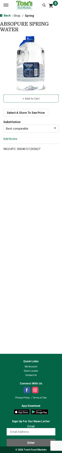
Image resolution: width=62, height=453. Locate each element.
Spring (29, 15)
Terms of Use (39, 397)
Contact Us (31, 375)
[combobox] (31, 128)
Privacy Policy (22, 397)
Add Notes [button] (10, 138)
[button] (31, 98)
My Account (31, 366)
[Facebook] (27, 390)
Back (7, 15)
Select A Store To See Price (26, 112)
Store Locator (31, 371)
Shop (17, 15)
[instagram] (35, 390)
